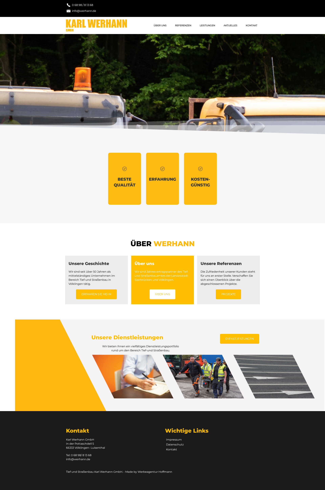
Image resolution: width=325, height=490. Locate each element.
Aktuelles (230, 25)
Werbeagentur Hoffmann (155, 471)
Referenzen (183, 25)
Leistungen (207, 25)
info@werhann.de (78, 459)
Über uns (160, 25)
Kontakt (251, 25)
